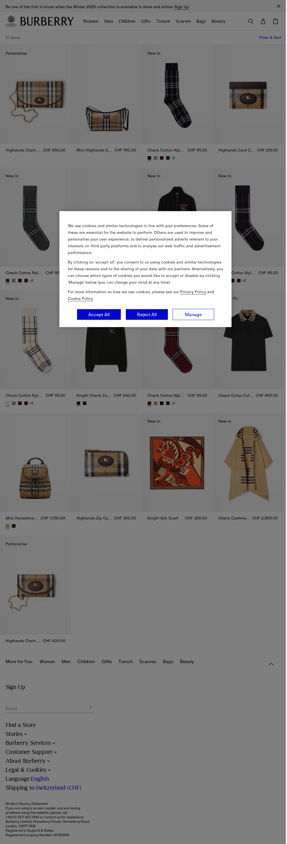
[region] (145, 269)
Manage (193, 314)
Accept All (99, 314)
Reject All (147, 314)
